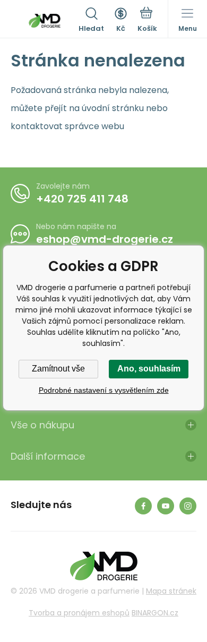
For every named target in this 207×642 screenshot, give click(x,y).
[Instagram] (187, 505)
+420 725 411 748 (82, 198)
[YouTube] (165, 505)
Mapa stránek (171, 591)
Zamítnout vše (58, 368)
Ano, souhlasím (148, 368)
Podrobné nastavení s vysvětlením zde (104, 390)
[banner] (45, 20)
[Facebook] (143, 505)
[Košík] (147, 20)
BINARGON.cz (155, 612)
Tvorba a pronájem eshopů (79, 612)
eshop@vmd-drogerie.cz (104, 239)
